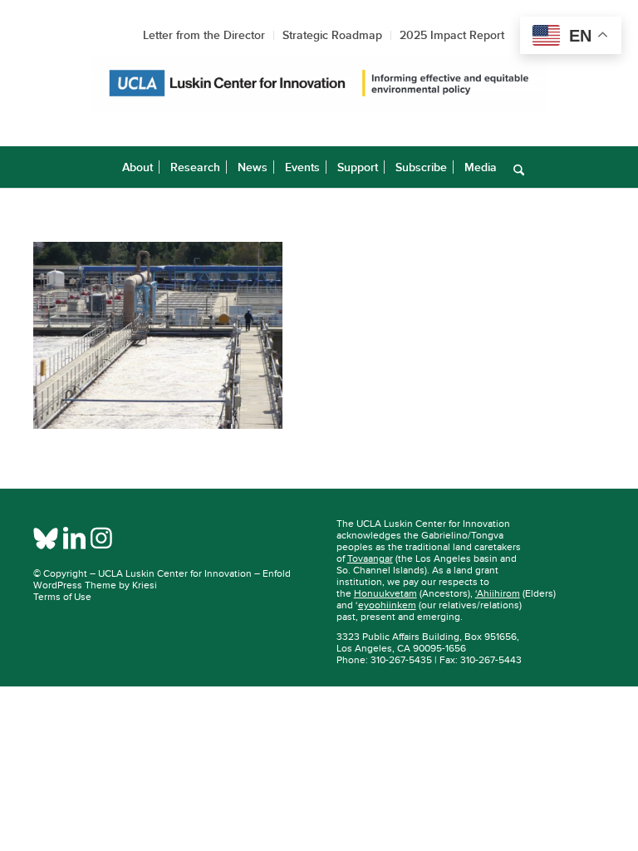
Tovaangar (370, 558)
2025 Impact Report (452, 35)
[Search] (514, 167)
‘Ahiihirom (497, 593)
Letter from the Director (204, 35)
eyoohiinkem (387, 605)
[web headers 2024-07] (319, 86)
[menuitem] (137, 167)
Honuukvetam (385, 593)
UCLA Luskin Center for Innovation (175, 573)
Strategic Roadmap (332, 35)
